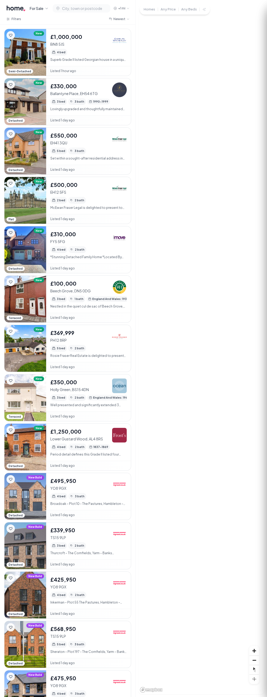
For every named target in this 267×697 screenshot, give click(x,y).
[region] (201, 348)
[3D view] (254, 679)
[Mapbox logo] (151, 690)
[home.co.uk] (16, 8)
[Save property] (11, 35)
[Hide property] (21, 35)
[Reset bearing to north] (254, 669)
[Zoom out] (254, 660)
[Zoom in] (254, 650)
